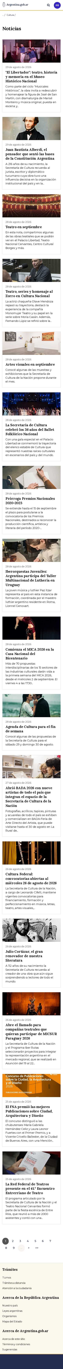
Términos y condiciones (16, 1344)
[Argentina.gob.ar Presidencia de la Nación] (15, 5)
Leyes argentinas (12, 1310)
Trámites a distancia (13, 1283)
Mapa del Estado (12, 1321)
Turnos (6, 1277)
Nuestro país (10, 1305)
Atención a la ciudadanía (16, 1288)
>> (36, 1248)
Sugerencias (9, 1349)
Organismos (9, 1316)
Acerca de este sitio (13, 1339)
